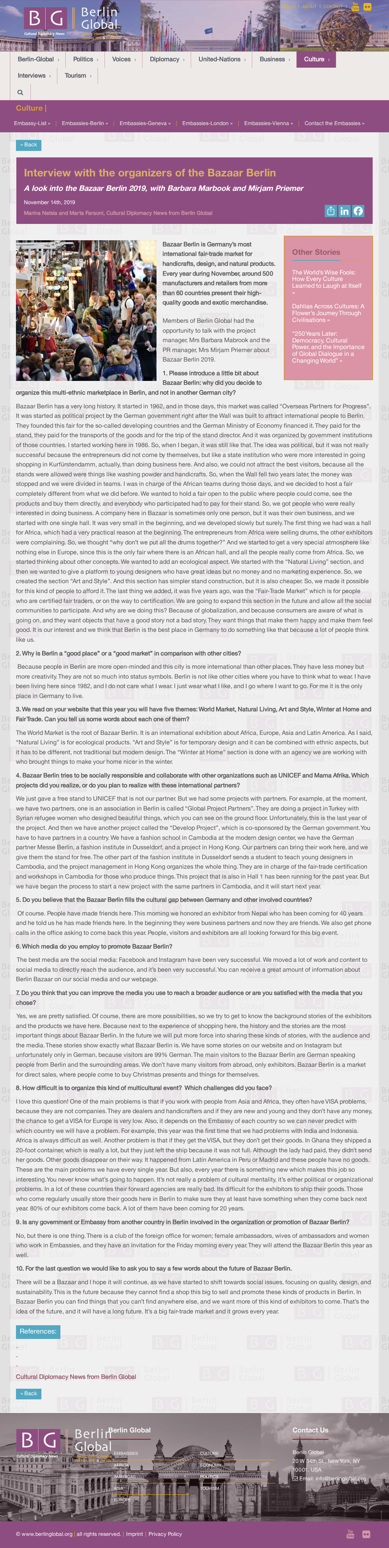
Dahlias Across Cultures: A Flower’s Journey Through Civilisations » (328, 313)
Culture (314, 59)
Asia (118, 1489)
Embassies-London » (207, 123)
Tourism (75, 76)
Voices (121, 59)
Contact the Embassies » (334, 123)
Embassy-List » (32, 123)
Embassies (126, 1454)
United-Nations (219, 59)
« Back (29, 145)
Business (272, 59)
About (309, 7)
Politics (83, 59)
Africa (121, 1465)
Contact (333, 7)
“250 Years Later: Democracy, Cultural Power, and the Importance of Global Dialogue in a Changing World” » (328, 347)
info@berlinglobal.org (341, 1479)
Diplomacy (164, 59)
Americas (125, 1477)
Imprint (134, 1534)
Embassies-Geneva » (145, 123)
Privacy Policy (165, 1534)
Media (288, 7)
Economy (210, 1465)
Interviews (32, 76)
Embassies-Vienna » (268, 123)
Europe (122, 1500)
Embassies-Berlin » (85, 123)
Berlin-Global (36, 59)
